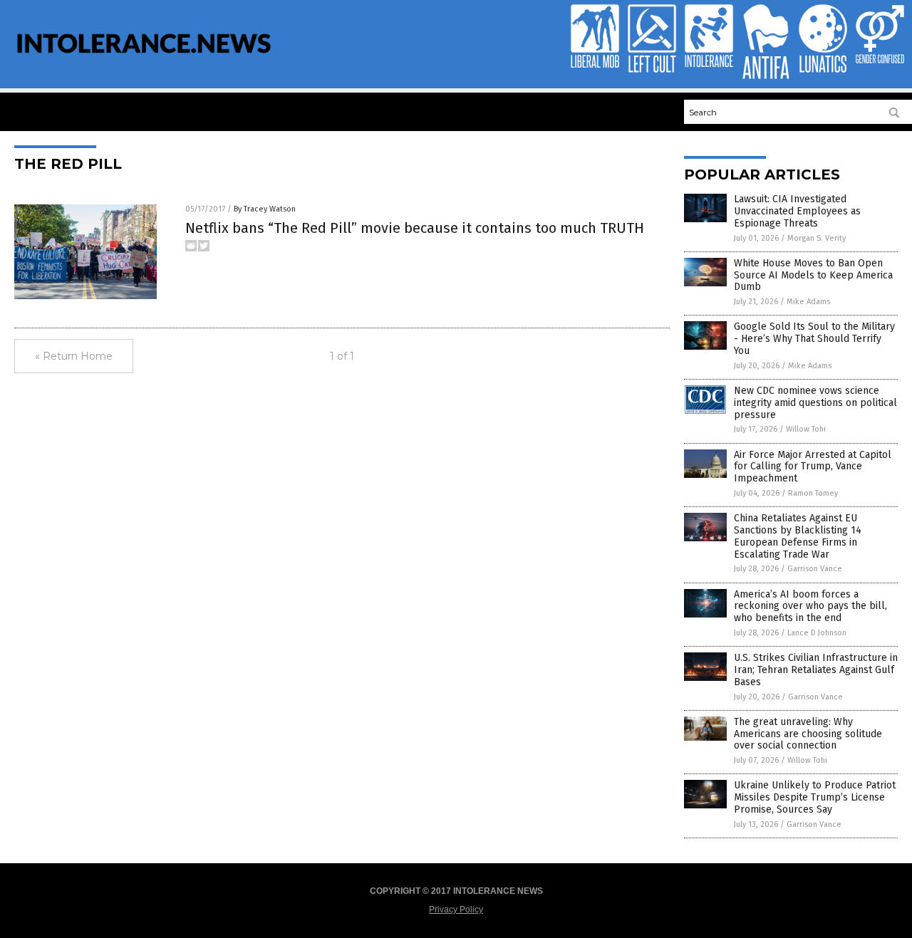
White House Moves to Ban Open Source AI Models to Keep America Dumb (813, 275)
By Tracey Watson (265, 209)
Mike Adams (808, 301)
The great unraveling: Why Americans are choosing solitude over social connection (808, 734)
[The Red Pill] (144, 63)
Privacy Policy (456, 909)
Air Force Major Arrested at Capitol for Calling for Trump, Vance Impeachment (812, 467)
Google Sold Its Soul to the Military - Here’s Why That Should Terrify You (814, 339)
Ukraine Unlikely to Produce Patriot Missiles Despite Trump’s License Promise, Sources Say (815, 797)
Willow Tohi (806, 429)
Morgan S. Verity (816, 238)
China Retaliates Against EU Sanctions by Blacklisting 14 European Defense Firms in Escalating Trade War (797, 536)
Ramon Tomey (813, 493)
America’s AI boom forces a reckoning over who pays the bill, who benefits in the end (810, 606)
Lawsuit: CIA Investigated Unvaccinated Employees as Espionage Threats (797, 211)
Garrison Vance (814, 568)
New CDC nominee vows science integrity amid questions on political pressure (815, 403)
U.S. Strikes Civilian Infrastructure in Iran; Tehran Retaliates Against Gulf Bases (816, 670)
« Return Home (74, 356)
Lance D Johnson (816, 632)
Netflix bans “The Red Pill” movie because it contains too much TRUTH (414, 227)
